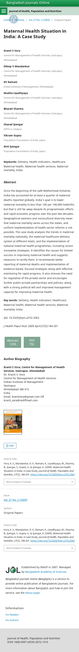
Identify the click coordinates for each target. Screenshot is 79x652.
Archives (19, 20)
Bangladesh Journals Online (27, 2)
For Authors (12, 620)
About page (32, 592)
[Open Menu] (3, 11)
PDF (11, 445)
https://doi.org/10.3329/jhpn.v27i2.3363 (52, 474)
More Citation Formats (18, 482)
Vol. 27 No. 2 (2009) (39, 20)
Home (7, 20)
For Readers (12, 614)
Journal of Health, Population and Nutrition (35, 11)
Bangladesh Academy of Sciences (45, 571)
